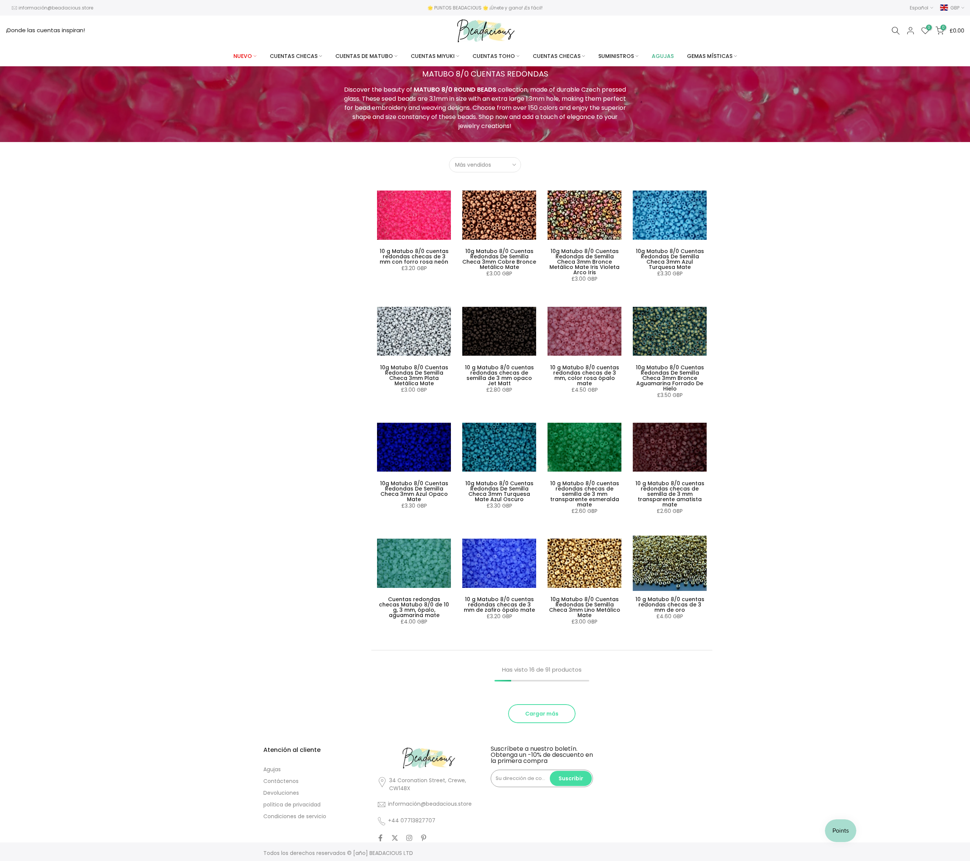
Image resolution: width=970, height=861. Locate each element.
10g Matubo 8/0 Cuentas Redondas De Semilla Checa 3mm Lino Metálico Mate (584, 607)
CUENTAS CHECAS (294, 56)
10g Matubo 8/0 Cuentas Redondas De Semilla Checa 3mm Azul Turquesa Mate (670, 259)
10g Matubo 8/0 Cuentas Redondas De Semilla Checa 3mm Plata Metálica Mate (414, 375)
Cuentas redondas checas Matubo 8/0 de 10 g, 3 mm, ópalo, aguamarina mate (414, 607)
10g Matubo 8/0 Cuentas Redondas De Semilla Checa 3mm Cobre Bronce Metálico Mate (499, 259)
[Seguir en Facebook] (380, 837)
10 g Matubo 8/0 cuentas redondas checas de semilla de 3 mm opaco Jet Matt (499, 375)
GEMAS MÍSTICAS (709, 56)
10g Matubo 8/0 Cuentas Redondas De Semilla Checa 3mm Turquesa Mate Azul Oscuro (499, 491)
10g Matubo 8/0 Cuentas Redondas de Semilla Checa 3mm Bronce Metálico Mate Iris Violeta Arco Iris (584, 261)
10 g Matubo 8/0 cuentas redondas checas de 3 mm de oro (669, 604)
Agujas (272, 769)
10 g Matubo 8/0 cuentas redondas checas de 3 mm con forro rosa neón (414, 256)
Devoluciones (281, 793)
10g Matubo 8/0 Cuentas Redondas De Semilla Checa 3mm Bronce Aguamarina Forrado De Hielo (670, 378)
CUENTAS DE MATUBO (364, 56)
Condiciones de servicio (294, 816)
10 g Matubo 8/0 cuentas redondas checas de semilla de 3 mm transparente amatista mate (669, 494)
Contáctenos (281, 781)
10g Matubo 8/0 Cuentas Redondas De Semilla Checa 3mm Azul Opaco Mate (414, 491)
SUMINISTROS (616, 56)
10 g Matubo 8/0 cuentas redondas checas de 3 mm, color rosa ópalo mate (584, 375)
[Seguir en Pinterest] (423, 837)
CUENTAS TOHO (493, 56)
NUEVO (242, 56)
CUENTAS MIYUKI (433, 56)
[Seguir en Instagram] (409, 837)
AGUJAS (663, 56)
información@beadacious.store (56, 8)
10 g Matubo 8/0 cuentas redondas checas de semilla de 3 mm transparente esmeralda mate (584, 494)
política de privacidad (292, 804)
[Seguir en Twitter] (394, 837)
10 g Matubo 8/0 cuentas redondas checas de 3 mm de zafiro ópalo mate (499, 604)
